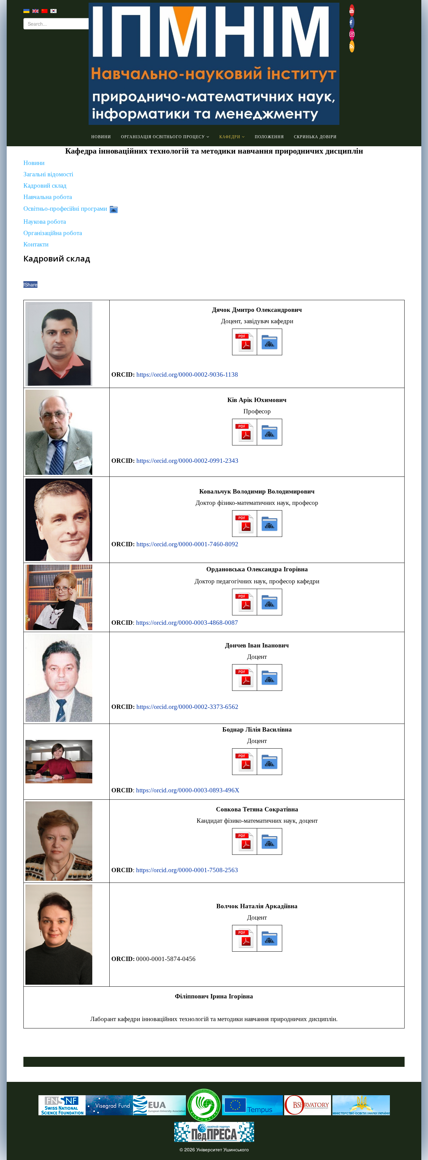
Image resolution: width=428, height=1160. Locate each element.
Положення (269, 137)
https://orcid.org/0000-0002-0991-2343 (187, 460)
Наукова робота (44, 221)
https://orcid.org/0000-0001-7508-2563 (187, 870)
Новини (101, 137)
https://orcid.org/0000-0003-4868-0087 (187, 622)
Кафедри (229, 137)
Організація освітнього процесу (163, 137)
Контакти (35, 244)
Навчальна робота (47, 196)
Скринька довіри (315, 137)
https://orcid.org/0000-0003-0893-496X (187, 790)
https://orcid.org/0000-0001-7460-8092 (187, 544)
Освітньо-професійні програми (65, 208)
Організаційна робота (52, 232)
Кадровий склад (45, 185)
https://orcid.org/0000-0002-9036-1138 (187, 374)
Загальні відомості (48, 174)
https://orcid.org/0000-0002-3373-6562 (187, 706)
